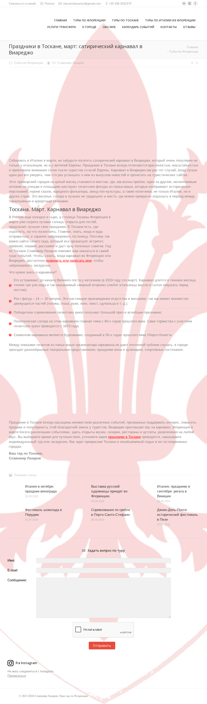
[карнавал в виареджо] (103, 116)
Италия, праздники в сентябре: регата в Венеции (173, 491)
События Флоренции (28, 62)
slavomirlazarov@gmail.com (82, 3)
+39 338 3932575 (120, 3)
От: (68, 62)
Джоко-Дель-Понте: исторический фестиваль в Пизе (177, 514)
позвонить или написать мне (69, 261)
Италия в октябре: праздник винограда (41, 489)
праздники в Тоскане (124, 437)
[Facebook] (195, 3)
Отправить (102, 645)
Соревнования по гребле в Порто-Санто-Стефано (110, 512)
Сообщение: (17, 580)
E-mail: (12, 570)
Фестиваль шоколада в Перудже (43, 512)
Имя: (11, 560)
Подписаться (16, 675)
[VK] (184, 3)
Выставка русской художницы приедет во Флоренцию (109, 491)
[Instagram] (189, 3)
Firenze (50, 3)
